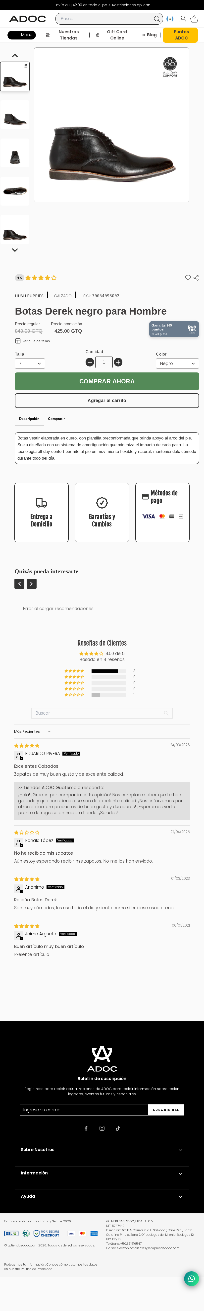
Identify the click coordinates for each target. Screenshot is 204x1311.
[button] (75, 671)
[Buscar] (157, 19)
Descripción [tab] (29, 419)
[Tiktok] (117, 1128)
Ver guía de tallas (36, 341)
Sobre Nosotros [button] (37, 1150)
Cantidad (94, 352)
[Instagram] (102, 1128)
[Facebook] (86, 1128)
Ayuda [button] (28, 1196)
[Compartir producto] (196, 278)
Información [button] (34, 1173)
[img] (26, 746)
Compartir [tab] (56, 419)
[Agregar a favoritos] (188, 278)
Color (161, 354)
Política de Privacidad (36, 1269)
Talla (19, 354)
